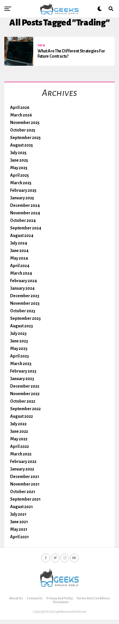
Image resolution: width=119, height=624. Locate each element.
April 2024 (19, 265)
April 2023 (19, 356)
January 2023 (22, 378)
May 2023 (18, 348)
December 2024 (25, 205)
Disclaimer (61, 602)
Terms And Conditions (93, 598)
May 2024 (19, 258)
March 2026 (21, 115)
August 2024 (22, 235)
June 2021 (19, 521)
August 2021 (21, 506)
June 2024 (19, 250)
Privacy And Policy (60, 598)
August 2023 (21, 326)
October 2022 (22, 401)
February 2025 (23, 190)
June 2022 (19, 431)
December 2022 (24, 386)
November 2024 (25, 213)
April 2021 (19, 536)
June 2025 (19, 160)
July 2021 (18, 514)
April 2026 (19, 107)
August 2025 (21, 145)
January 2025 (22, 198)
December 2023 (24, 295)
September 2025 (25, 137)
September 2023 (25, 318)
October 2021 (22, 491)
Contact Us (35, 598)
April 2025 (19, 175)
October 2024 (23, 220)
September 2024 (25, 228)
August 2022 (21, 416)
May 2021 (18, 529)
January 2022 (22, 469)
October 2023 (22, 311)
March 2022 (20, 454)
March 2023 (20, 363)
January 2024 (22, 288)
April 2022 (19, 446)
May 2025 (18, 167)
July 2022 (18, 424)
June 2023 (19, 341)
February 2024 (23, 280)
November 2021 (25, 484)
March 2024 (21, 273)
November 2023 (25, 303)
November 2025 (25, 122)
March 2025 (20, 182)
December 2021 (24, 476)
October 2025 (22, 130)
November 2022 (25, 393)
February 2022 (23, 461)
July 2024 (18, 243)
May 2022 (18, 439)
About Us (16, 598)
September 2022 (25, 408)
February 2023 (23, 371)
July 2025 (18, 152)
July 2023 (18, 333)
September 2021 (25, 499)
